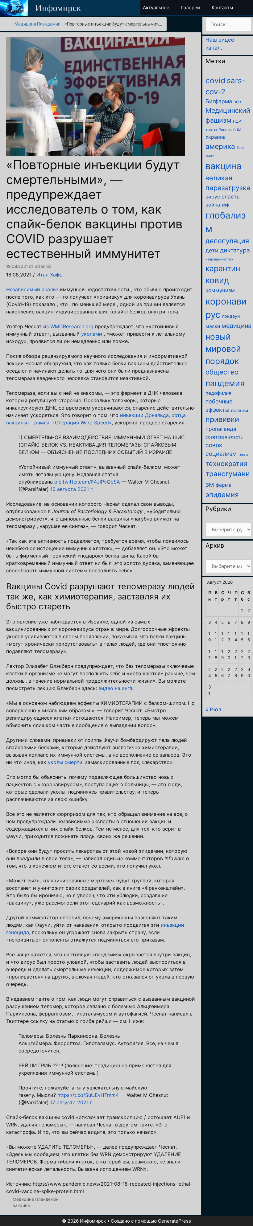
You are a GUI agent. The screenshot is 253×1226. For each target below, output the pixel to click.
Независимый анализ (32, 289)
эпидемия (221, 494)
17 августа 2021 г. (71, 1102)
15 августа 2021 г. (71, 489)
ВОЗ (237, 102)
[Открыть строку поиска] (247, 7)
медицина (236, 325)
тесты (243, 455)
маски (212, 326)
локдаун (231, 316)
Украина (215, 137)
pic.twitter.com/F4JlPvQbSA (87, 482)
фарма (223, 485)
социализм (221, 453)
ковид (217, 280)
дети (211, 250)
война (212, 205)
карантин (222, 268)
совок (213, 445)
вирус (212, 197)
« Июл (213, 709)
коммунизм (220, 290)
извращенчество (219, 259)
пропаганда (220, 429)
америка (220, 146)
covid (215, 80)
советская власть (224, 437)
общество (221, 372)
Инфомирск (58, 8)
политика (239, 410)
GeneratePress (174, 1221)
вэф (225, 204)
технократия (226, 464)
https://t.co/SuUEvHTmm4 (88, 1095)
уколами (91, 334)
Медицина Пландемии (37, 24)
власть (231, 196)
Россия (225, 129)
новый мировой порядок (223, 349)
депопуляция (227, 241)
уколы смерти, (66, 762)
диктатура (235, 250)
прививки (222, 419)
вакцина (21, 1205)
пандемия (225, 383)
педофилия (218, 393)
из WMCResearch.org (68, 326)
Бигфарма (218, 101)
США (237, 130)
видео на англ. (115, 688)
